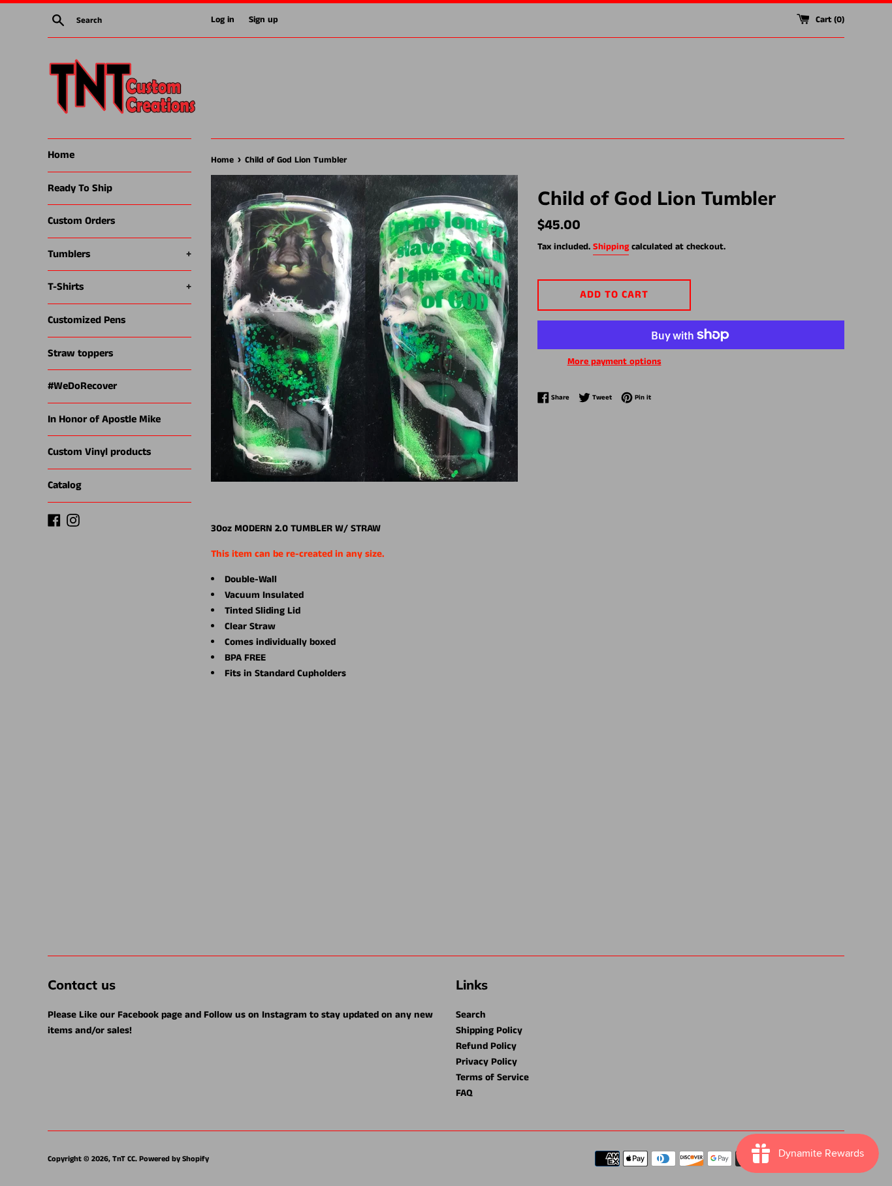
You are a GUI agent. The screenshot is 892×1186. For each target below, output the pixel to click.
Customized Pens (86, 320)
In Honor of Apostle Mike (104, 419)
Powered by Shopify (174, 1158)
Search (471, 1015)
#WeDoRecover (82, 386)
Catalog (65, 485)
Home (61, 155)
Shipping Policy (489, 1030)
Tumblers (119, 254)
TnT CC (123, 1158)
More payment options (614, 361)
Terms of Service (492, 1077)
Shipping (611, 246)
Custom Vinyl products (99, 452)
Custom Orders (81, 220)
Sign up (263, 20)
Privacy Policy (486, 1062)
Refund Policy (486, 1046)
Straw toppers (80, 353)
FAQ (464, 1093)
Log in (222, 20)
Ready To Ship (80, 188)
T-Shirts (119, 286)
